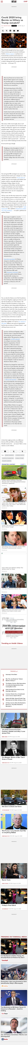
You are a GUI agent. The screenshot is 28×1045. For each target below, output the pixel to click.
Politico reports (10, 54)
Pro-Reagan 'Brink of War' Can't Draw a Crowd (13, 758)
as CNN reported (15, 339)
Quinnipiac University (12, 272)
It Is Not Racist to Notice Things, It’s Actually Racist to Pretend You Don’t (12, 956)
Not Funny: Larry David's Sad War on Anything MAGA (14, 831)
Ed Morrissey (6, 25)
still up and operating (10, 379)
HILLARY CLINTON (6, 461)
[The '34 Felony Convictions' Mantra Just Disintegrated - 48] (14, 1025)
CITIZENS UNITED (20, 455)
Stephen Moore (5, 810)
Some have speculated (9, 259)
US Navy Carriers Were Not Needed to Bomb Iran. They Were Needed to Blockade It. (16, 704)
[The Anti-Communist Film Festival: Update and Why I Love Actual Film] (14, 720)
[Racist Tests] (14, 871)
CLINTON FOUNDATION (7, 458)
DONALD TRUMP (19, 458)
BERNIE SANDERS (9, 455)
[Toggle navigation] (2, 1)
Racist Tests (6, 880)
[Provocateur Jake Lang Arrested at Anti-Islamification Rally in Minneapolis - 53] (14, 972)
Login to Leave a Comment (14, 632)
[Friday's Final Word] (14, 896)
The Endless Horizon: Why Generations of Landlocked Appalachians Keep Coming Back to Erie (16, 685)
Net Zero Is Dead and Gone (12, 806)
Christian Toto (5, 762)
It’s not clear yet (21, 177)
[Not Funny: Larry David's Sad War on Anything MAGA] (14, 821)
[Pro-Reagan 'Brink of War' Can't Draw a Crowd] (14, 748)
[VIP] (25, 1)
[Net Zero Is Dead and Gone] (14, 797)
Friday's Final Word (9, 905)
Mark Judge (4, 736)
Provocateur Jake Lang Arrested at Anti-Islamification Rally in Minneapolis (14, 982)
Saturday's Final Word (11, 674)
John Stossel (5, 883)
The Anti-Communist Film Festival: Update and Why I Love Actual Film (13, 731)
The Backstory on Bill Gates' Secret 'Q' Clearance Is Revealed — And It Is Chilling (13, 1009)
